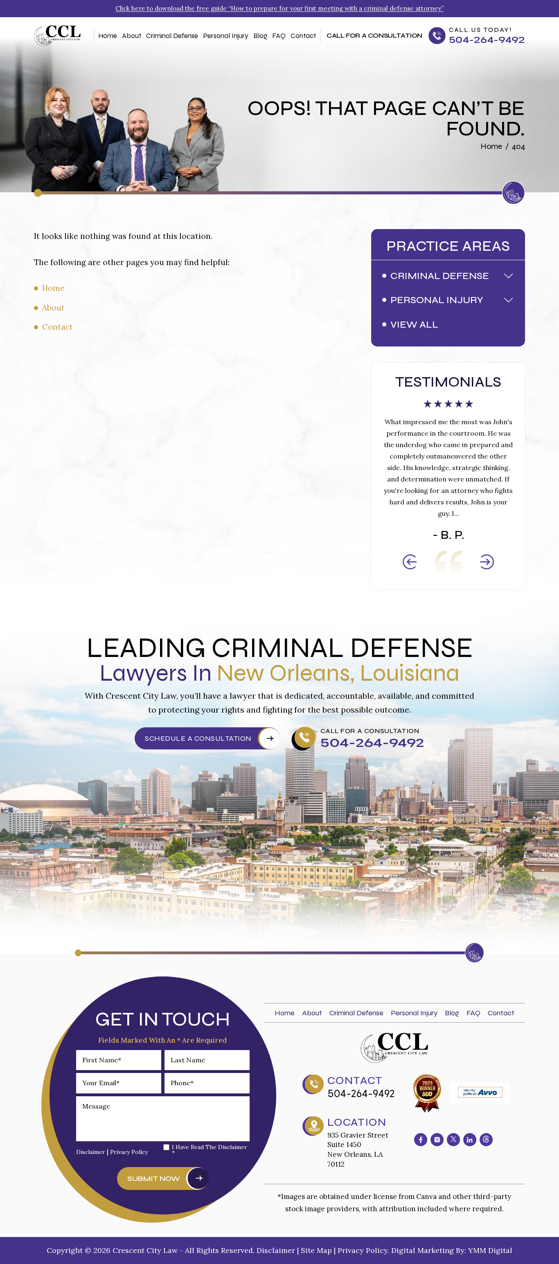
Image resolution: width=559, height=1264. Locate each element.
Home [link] (53, 288)
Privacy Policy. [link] (363, 1250)
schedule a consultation (198, 738)
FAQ (279, 35)
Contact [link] (57, 327)
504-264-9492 (487, 40)
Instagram (437, 1139)
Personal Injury (225, 35)
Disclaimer (90, 1152)
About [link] (53, 308)
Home (107, 35)
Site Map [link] (316, 1250)
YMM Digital (490, 1250)
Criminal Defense (172, 35)
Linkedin (469, 1139)
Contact (303, 35)
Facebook (420, 1139)
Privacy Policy (129, 1152)
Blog (260, 35)
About (131, 35)
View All (414, 325)
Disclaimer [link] (276, 1250)
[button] (509, 276)
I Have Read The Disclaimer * (209, 1150)
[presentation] (410, 561)
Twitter (453, 1139)
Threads (486, 1139)
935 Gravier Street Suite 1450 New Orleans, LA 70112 (357, 1150)
